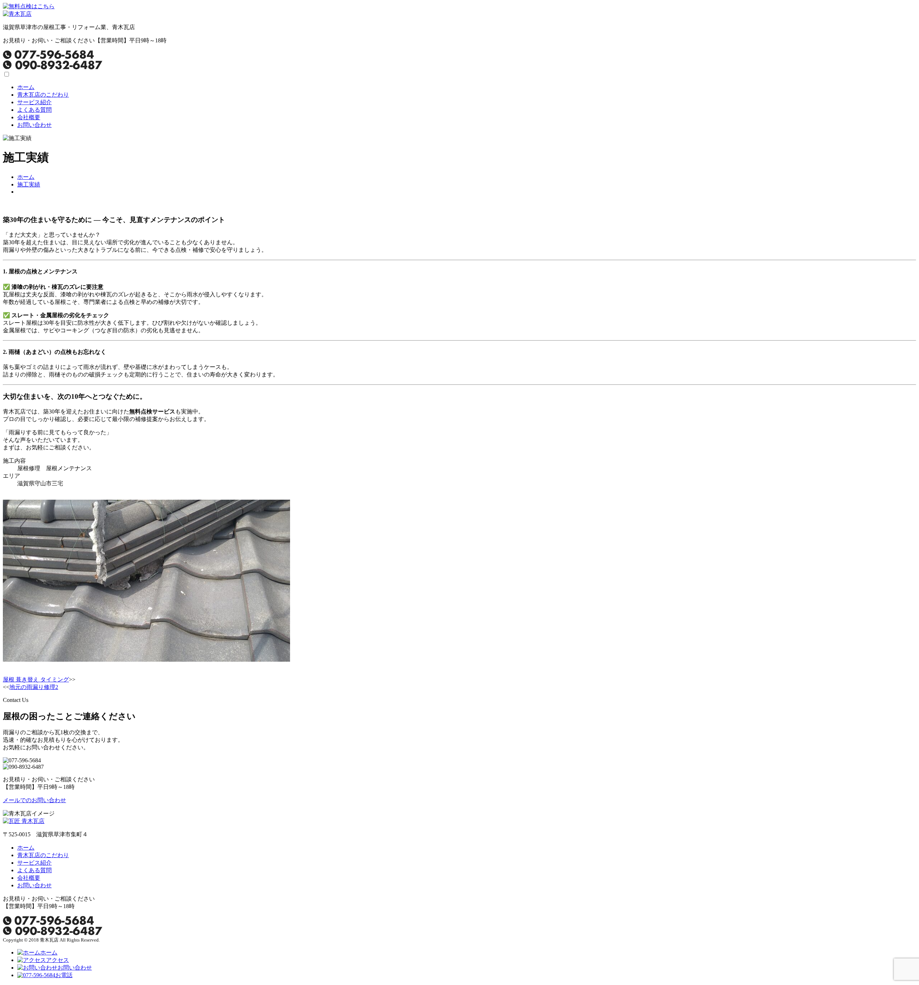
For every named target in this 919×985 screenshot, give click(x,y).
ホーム (25, 87)
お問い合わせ (34, 125)
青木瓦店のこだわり (43, 95)
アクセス (57, 960)
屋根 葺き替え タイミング (36, 679)
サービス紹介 (34, 102)
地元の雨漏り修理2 (33, 687)
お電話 (64, 975)
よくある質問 (34, 110)
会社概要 (28, 117)
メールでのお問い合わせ (34, 800)
